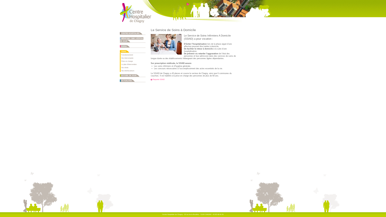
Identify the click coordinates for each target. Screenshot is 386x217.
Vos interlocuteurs (127, 71)
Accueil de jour (128, 75)
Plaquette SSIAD (159, 79)
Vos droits (124, 67)
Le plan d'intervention (129, 64)
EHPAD (124, 46)
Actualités (126, 81)
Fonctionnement (127, 55)
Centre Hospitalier (130, 33)
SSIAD (123, 51)
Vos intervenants (127, 58)
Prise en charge (127, 61)
